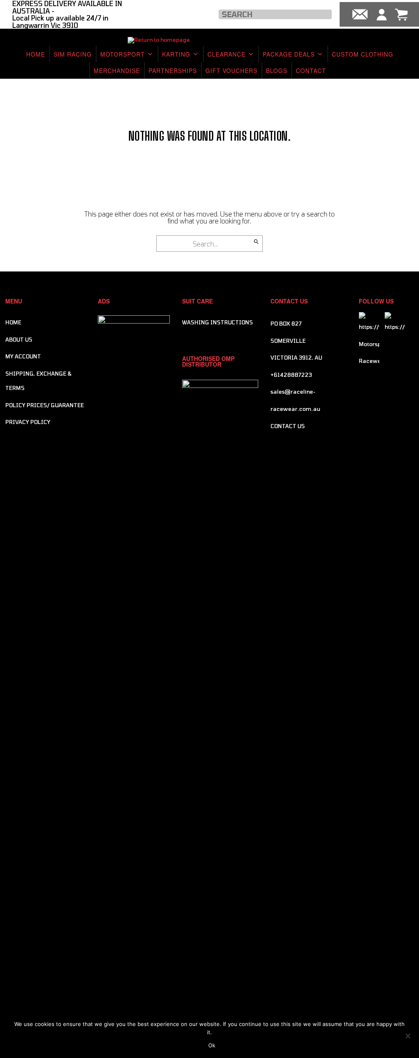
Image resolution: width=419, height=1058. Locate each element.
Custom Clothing (362, 54)
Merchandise (117, 70)
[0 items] (401, 14)
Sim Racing (73, 54)
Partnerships (173, 70)
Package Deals (289, 54)
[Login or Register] (382, 14)
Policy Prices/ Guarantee (44, 405)
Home (35, 54)
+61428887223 (291, 375)
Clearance (226, 54)
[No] (407, 1035)
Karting (176, 54)
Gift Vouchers (231, 70)
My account (23, 356)
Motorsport (122, 54)
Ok (211, 1045)
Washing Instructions (217, 322)
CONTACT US (287, 426)
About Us (18, 339)
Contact (311, 70)
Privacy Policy (27, 422)
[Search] (256, 241)
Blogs (276, 70)
